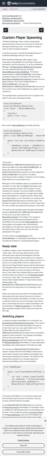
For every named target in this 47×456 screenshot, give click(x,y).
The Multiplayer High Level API (13, 21)
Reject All (23, 445)
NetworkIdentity (32, 222)
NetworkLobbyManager (10, 340)
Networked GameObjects (11, 23)
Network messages (23, 306)
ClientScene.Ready (37, 275)
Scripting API (13, 9)
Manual (5, 9)
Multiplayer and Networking (12, 18)
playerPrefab (23, 236)
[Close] (45, 420)
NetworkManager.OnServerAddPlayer (15, 72)
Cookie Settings (23, 440)
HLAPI (26, 186)
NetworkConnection (12, 407)
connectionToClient (36, 412)
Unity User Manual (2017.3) (12, 16)
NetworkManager (19, 125)
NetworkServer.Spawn (10, 217)
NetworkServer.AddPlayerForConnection (27, 67)
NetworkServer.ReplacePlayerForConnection (18, 323)
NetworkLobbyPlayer (12, 342)
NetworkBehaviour (14, 415)
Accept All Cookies (23, 452)
